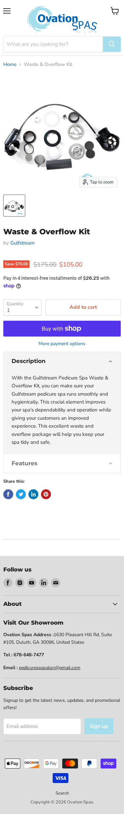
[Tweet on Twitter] (21, 494)
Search (62, 793)
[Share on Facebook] (8, 494)
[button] (62, 361)
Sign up (99, 726)
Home (10, 64)
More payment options (62, 343)
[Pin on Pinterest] (46, 494)
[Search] (112, 44)
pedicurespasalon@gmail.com (49, 668)
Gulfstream (22, 243)
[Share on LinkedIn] (33, 494)
